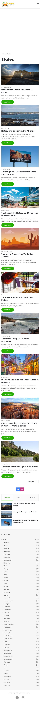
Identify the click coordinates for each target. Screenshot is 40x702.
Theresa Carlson (7, 87)
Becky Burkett (6, 464)
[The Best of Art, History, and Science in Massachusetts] (20, 197)
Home (4, 54)
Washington (7, 676)
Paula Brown (6, 128)
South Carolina (8, 656)
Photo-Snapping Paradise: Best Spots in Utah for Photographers (19, 424)
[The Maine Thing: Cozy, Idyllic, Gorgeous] (20, 323)
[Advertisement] (20, 31)
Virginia (6, 673)
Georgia (6, 569)
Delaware (7, 563)
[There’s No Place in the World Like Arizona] (20, 239)
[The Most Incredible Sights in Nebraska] (20, 451)
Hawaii (6, 572)
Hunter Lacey (6, 169)
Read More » (8, 102)
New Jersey (7, 627)
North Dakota (8, 639)
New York (7, 633)
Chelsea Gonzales (7, 251)
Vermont (6, 671)
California (7, 554)
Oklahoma (7, 644)
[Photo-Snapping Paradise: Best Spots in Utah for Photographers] (20, 408)
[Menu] (38, 5)
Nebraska (7, 618)
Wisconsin (7, 682)
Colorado (7, 557)
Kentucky (7, 589)
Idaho (5, 574)
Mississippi (7, 609)
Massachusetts (8, 601)
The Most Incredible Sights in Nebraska (19, 466)
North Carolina (8, 636)
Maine (6, 595)
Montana (6, 615)
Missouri (6, 612)
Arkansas (7, 551)
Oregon (6, 647)
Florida (6, 566)
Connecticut (7, 560)
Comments (31, 497)
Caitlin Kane (6, 210)
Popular (7, 497)
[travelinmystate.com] (8, 4)
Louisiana (7, 592)
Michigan (6, 604)
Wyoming (7, 685)
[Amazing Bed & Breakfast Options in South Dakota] (20, 156)
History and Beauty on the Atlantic (17, 131)
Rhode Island (8, 653)
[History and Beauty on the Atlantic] (20, 115)
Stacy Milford (6, 420)
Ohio (5, 641)
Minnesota (7, 606)
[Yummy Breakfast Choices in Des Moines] (20, 282)
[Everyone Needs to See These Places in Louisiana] (20, 364)
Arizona (6, 548)
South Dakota (8, 659)
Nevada (6, 621)
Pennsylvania (8, 650)
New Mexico (8, 630)
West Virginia (8, 679)
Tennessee (7, 662)
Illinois (6, 577)
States (4, 539)
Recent (19, 497)
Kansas (6, 586)
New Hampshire (9, 624)
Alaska (6, 545)
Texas (6, 665)
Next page (31, 481)
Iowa (5, 583)
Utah (5, 668)
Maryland (7, 598)
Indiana (6, 580)
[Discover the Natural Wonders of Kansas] (20, 74)
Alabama (6, 542)
